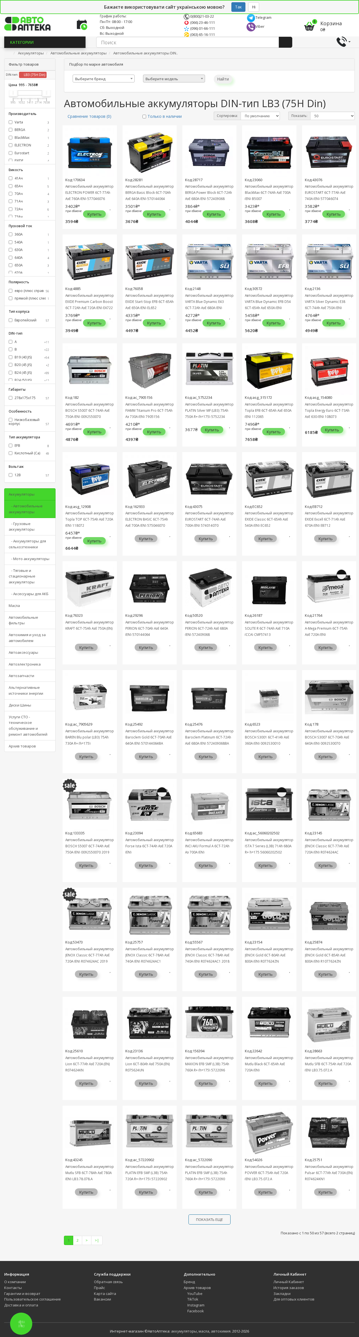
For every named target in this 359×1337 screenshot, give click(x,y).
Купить (94, 214)
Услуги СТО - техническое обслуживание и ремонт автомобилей (28, 725)
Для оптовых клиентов (293, 1299)
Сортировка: (227, 115)
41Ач (31, 178)
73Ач (31, 216)
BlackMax (31, 137)
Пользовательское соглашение (32, 1299)
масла (204, 1331)
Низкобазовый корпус (29, 421)
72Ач (31, 209)
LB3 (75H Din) (34, 74)
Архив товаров (22, 746)
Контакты (13, 1287)
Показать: (299, 115)
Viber (260, 26)
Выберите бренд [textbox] (90, 78)
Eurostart (31, 153)
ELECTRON (31, 145)
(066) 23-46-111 (202, 22)
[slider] (13, 93)
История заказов (288, 1287)
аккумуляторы (184, 1331)
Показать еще (209, 1219)
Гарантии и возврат (22, 1293)
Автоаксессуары (23, 652)
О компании (15, 1281)
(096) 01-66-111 (202, 28)
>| (97, 1240)
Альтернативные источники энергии (26, 690)
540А (31, 242)
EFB (31, 445)
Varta (31, 122)
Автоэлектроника (25, 664)
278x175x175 (31, 397)
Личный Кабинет (288, 1281)
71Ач (31, 201)
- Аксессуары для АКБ (29, 593)
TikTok (192, 1299)
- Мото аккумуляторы (29, 558)
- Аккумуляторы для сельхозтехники (27, 544)
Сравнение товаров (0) (89, 116)
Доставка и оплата (21, 1305)
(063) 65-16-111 (202, 34)
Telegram (263, 17)
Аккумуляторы (21, 494)
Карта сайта (105, 1293)
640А (31, 257)
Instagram (195, 1305)
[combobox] (104, 78)
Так (238, 7)
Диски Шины (20, 705)
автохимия (221, 1331)
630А (31, 249)
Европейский (31, 320)
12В (31, 475)
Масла (14, 605)
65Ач (31, 186)
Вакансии (102, 1299)
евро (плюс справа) (31, 290)
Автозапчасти (21, 675)
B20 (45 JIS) (31, 364)
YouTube (194, 1293)
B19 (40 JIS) (31, 357)
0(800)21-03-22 (201, 16)
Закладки (282, 1293)
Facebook (195, 1310)
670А (31, 272)
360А (31, 234)
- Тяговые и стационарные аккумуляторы (22, 576)
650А (31, 265)
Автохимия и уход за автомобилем (27, 637)
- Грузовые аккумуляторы (21, 526)
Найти (223, 79)
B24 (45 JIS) (31, 372)
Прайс (99, 1287)
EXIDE (31, 160)
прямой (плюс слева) (31, 298)
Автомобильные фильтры (23, 620)
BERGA (31, 129)
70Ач (31, 193)
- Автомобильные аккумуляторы (26, 508)
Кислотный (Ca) (31, 453)
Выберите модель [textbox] (162, 78)
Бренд (189, 1281)
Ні (254, 7)
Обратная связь (108, 1281)
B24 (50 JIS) (31, 380)
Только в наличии (165, 116)
